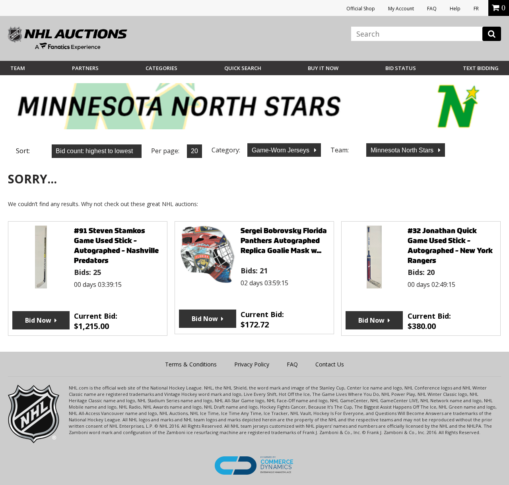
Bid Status (400, 68)
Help (455, 8)
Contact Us (329, 364)
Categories (161, 68)
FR (476, 8)
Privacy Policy (251, 364)
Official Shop (360, 8)
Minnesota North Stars (403, 150)
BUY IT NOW (323, 68)
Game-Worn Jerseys (281, 150)
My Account (401, 8)
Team (17, 68)
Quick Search (242, 68)
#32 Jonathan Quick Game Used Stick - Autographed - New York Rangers (450, 245)
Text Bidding (481, 68)
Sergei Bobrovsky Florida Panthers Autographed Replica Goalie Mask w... (284, 240)
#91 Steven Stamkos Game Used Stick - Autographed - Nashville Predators (116, 245)
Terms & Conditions (191, 364)
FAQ (432, 8)
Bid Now (38, 320)
